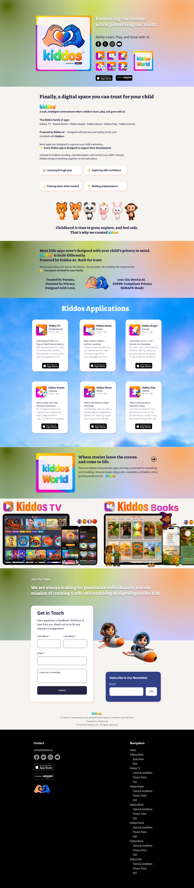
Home (133, 750)
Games (145, 390)
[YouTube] (57, 757)
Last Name (68, 636)
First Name (42, 636)
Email (112, 684)
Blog (135, 763)
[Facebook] (98, 44)
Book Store (138, 759)
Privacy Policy (140, 777)
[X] (105, 44)
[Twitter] (43, 757)
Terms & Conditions (142, 772)
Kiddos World (136, 754)
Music (100, 390)
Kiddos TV (135, 768)
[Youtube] (119, 44)
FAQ (135, 781)
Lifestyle (53, 391)
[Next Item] (188, 533)
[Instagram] (112, 44)
